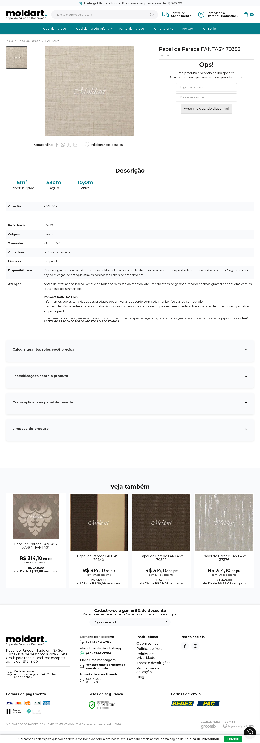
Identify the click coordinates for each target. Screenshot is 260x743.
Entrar (211, 16)
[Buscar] (152, 14)
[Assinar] (166, 622)
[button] (16, 57)
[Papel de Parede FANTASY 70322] (161, 540)
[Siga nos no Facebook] (185, 646)
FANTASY (52, 40)
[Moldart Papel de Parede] (26, 15)
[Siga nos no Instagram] (195, 646)
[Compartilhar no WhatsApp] (63, 145)
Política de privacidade (145, 656)
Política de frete (149, 649)
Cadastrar (228, 16)
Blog (140, 677)
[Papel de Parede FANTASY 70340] (98, 540)
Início (9, 40)
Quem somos (147, 643)
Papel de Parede (29, 40)
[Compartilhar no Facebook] (57, 145)
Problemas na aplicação (147, 670)
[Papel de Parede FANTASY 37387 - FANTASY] (35, 540)
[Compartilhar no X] (69, 145)
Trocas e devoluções (153, 663)
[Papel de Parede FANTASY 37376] (224, 540)
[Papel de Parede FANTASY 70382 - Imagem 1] (16, 57)
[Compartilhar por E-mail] (75, 145)
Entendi (233, 739)
